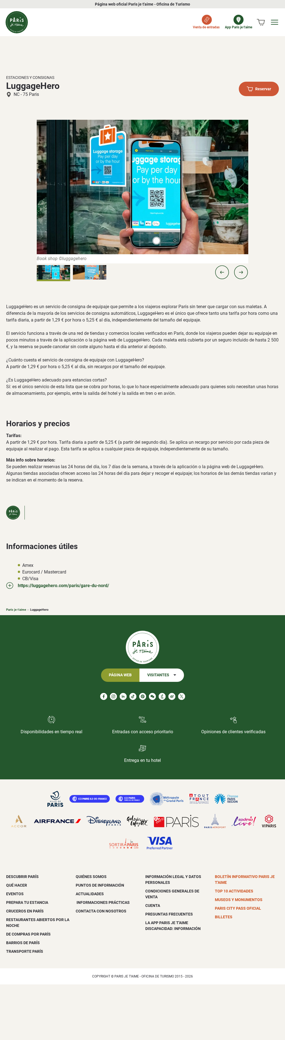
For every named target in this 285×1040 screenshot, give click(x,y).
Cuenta (152, 905)
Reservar (263, 89)
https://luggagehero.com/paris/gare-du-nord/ (63, 585)
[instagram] (113, 696)
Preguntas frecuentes (169, 914)
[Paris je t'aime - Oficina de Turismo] (17, 22)
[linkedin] (123, 696)
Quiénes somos (91, 876)
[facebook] (103, 696)
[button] (222, 272)
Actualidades (90, 894)
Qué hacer (16, 885)
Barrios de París (23, 943)
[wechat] (152, 696)
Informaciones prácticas (103, 902)
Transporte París (24, 951)
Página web (120, 675)
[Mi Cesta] (261, 22)
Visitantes (158, 675)
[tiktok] (132, 696)
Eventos (15, 894)
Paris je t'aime (16, 610)
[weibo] (171, 696)
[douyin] (162, 696)
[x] (181, 696)
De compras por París (28, 934)
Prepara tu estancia (27, 902)
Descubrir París (22, 876)
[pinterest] (142, 696)
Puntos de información (100, 885)
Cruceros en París (25, 911)
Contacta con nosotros (101, 911)
